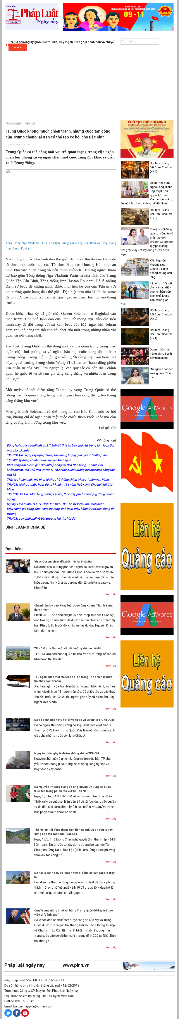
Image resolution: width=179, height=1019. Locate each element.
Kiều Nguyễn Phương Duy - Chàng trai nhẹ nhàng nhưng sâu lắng (161, 269)
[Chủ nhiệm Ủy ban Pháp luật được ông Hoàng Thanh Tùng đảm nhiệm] (18, 612)
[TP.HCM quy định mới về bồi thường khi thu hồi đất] (18, 653)
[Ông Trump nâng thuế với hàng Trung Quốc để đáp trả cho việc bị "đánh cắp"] (18, 916)
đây (113, 427)
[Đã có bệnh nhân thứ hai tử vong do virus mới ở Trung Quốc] (18, 724)
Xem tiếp (110, 594)
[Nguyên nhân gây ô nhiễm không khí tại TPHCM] (18, 760)
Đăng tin (17, 47)
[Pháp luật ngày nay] (32, 16)
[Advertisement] (89, 84)
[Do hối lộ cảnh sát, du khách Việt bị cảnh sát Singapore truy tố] (18, 877)
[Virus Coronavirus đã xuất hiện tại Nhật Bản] (18, 566)
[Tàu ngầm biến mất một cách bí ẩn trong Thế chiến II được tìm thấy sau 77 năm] (18, 681)
